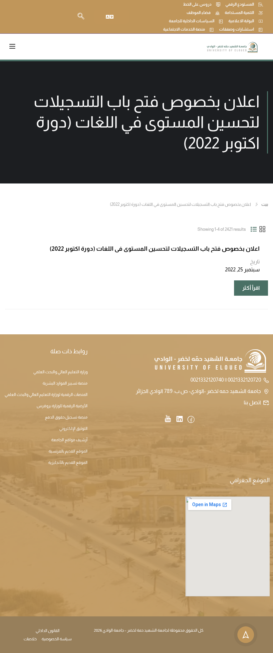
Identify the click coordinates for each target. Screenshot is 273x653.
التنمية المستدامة (239, 12)
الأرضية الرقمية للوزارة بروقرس (62, 406)
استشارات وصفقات (236, 29)
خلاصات (30, 639)
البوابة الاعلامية (241, 21)
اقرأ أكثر (247, 285)
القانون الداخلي (48, 630)
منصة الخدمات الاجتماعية (184, 29)
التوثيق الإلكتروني (73, 428)
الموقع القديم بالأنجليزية (68, 462)
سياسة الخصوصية (57, 639)
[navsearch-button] (81, 16)
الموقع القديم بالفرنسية (68, 451)
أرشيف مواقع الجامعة (69, 440)
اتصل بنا (252, 402)
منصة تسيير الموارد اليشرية (65, 383)
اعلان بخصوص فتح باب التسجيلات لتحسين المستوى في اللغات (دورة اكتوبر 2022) (155, 248)
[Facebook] (190, 420)
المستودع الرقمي (239, 4)
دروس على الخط (197, 4)
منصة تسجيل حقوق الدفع (66, 417)
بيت (264, 204)
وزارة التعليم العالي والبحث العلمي (60, 372)
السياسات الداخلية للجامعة (191, 21)
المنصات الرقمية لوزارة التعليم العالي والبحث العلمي (46, 394)
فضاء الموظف (198, 12)
